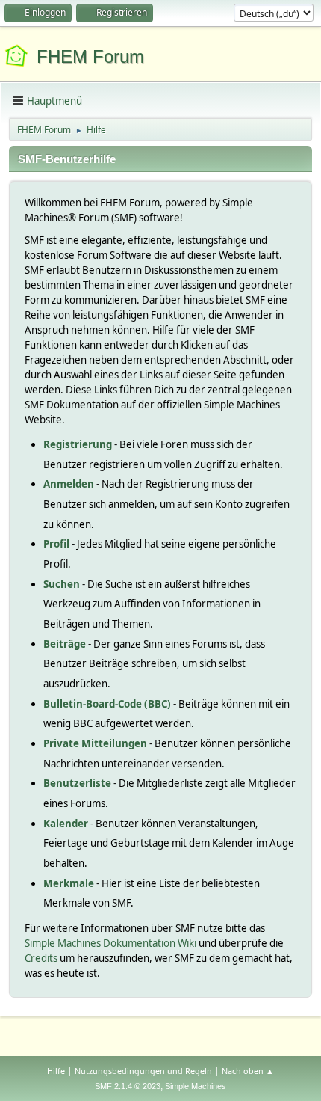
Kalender (65, 823)
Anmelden (68, 484)
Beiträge (64, 644)
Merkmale (68, 883)
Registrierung (77, 444)
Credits (41, 958)
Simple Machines (195, 1086)
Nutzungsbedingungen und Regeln (143, 1070)
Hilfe (56, 1070)
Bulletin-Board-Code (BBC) (107, 704)
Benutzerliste (77, 783)
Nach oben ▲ (248, 1070)
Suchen (61, 584)
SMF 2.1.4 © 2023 (127, 1086)
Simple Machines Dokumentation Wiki (110, 943)
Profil (56, 543)
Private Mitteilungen (95, 743)
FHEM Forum (90, 56)
